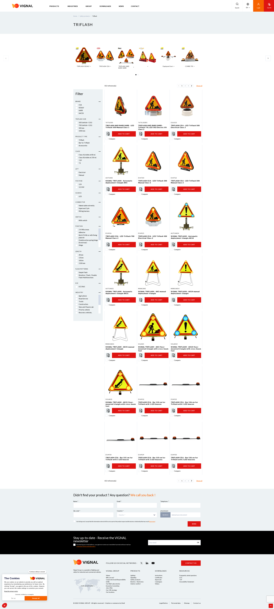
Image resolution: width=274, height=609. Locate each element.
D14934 (108, 455)
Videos (157, 584)
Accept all (35, 598)
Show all (199, 86)
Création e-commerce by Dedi (115, 603)
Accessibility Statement (186, 582)
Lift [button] (77, 169)
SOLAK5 (141, 344)
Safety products (135, 579)
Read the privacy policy (11, 591)
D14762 (174, 178)
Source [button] (78, 193)
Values (108, 575)
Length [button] (78, 251)
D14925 (141, 233)
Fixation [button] (79, 226)
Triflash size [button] (80, 119)
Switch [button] (78, 217)
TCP (180, 579)
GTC (180, 577)
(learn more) (152, 521)
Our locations (110, 592)
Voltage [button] (78, 181)
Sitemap (187, 603)
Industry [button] (79, 292)
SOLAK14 (174, 344)
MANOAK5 (142, 288)
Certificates (158, 577)
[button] (4, 605)
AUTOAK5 (109, 178)
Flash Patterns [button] (81, 269)
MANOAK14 (175, 288)
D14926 (108, 233)
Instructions (158, 575)
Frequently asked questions (188, 575)
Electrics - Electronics (137, 582)
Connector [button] (80, 202)
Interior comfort (135, 584)
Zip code (76, 511)
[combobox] (137, 515)
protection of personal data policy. (86, 546)
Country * (120, 511)
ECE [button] (76, 283)
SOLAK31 (109, 399)
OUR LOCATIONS (87, 586)
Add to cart (124, 134)
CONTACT (135, 6)
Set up (13, 598)
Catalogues (158, 582)
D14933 (174, 399)
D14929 (141, 455)
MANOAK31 (110, 344)
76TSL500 (109, 122)
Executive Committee (112, 586)
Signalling (133, 577)
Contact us (190, 563)
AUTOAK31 (110, 288)
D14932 (141, 399)
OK (198, 542)
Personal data (175, 603)
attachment (164, 511)
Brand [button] (78, 101)
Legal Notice (163, 603)
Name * (75, 501)
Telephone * (164, 501)
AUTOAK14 (175, 233)
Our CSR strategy (111, 590)
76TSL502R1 (142, 122)
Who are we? (110, 577)
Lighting (132, 575)
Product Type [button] (81, 136)
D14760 (141, 178)
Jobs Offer (109, 588)
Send (194, 524)
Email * (119, 501)
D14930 (174, 455)
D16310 (174, 122)
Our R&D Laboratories (113, 584)
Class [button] (77, 151)
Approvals (158, 579)
